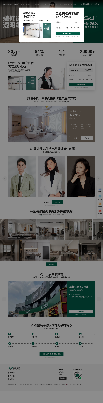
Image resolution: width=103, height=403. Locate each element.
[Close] (82, 9)
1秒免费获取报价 (67, 33)
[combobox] (67, 28)
